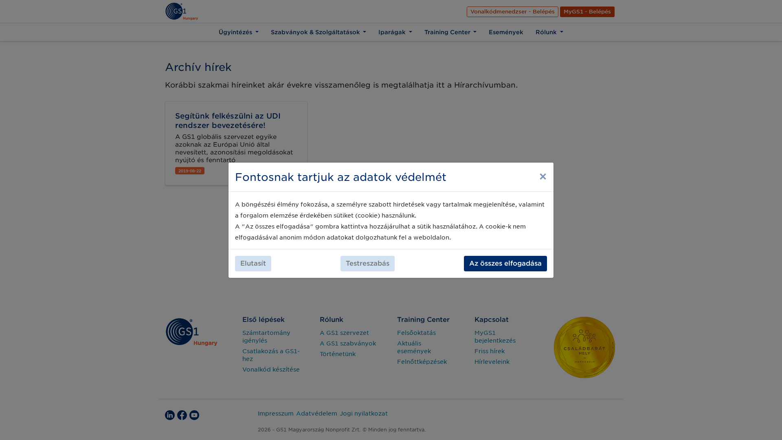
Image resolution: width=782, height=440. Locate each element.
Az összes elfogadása (505, 263)
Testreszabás (367, 263)
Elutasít (253, 263)
